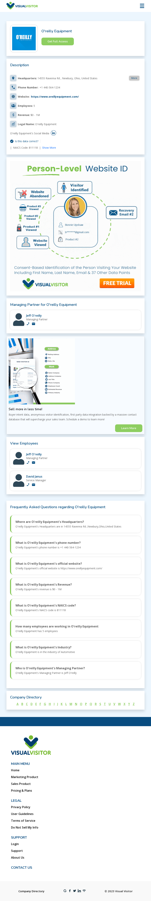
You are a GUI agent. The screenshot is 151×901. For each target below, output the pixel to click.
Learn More (128, 428)
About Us (17, 858)
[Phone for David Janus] (28, 485)
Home (15, 770)
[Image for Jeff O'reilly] (18, 325)
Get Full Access (58, 41)
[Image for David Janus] (18, 485)
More (134, 78)
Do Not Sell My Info (24, 827)
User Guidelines (22, 814)
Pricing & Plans (21, 791)
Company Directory (31, 891)
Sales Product (21, 784)
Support (17, 851)
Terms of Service (23, 821)
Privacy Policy (20, 807)
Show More (49, 147)
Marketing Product (24, 777)
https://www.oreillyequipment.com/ (55, 96)
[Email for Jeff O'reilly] (33, 324)
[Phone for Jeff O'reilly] (28, 324)
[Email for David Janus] (33, 485)
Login (15, 844)
